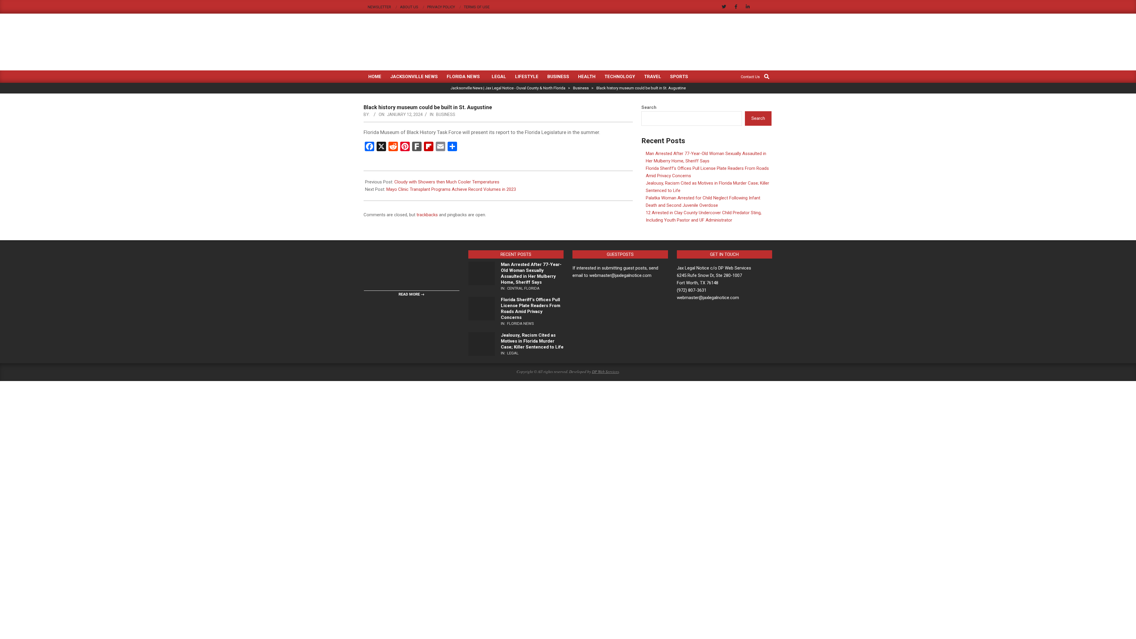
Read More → (411, 294)
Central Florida (523, 288)
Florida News (520, 323)
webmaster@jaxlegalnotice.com (708, 297)
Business (445, 114)
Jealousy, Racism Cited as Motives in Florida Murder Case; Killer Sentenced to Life (532, 341)
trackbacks (427, 214)
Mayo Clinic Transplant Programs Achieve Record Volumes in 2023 (451, 189)
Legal (513, 353)
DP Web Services (605, 371)
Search (648, 107)
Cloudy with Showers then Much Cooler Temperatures (446, 182)
